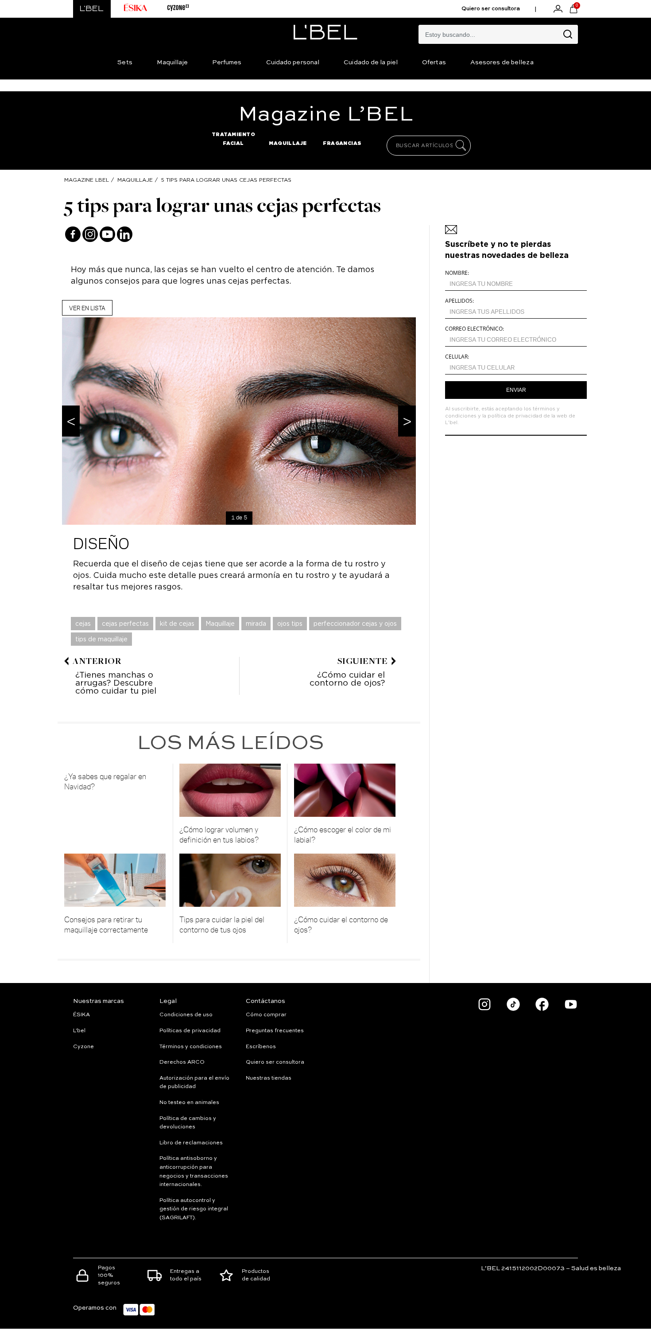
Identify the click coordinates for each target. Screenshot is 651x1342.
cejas (83, 623)
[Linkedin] (124, 234)
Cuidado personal (293, 62)
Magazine (325, 114)
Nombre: (457, 272)
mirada (256, 623)
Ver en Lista (87, 308)
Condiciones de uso (186, 1015)
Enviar (516, 390)
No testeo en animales (189, 1102)
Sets (124, 62)
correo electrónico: (474, 328)
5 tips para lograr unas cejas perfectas (226, 179)
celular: (457, 356)
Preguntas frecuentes (275, 1031)
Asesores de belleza (502, 62)
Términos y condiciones (190, 1046)
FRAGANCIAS (342, 143)
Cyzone (83, 1046)
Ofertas (434, 62)
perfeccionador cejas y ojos (355, 623)
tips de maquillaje (101, 639)
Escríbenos (261, 1046)
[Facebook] (73, 234)
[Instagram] (90, 234)
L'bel (79, 1031)
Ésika (81, 1015)
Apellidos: (459, 300)
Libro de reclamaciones (191, 1143)
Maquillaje (172, 62)
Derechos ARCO (182, 1062)
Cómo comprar (266, 1015)
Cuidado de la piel (371, 62)
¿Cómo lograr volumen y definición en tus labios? (219, 834)
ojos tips (289, 623)
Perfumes (227, 62)
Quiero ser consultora (490, 9)
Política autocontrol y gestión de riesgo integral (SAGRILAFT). (193, 1209)
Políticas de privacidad (190, 1031)
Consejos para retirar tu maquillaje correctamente (106, 924)
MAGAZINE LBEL (86, 179)
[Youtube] (107, 234)
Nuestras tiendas (268, 1078)
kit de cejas (177, 623)
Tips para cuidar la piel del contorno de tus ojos (221, 924)
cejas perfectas (125, 623)
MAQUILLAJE (288, 143)
